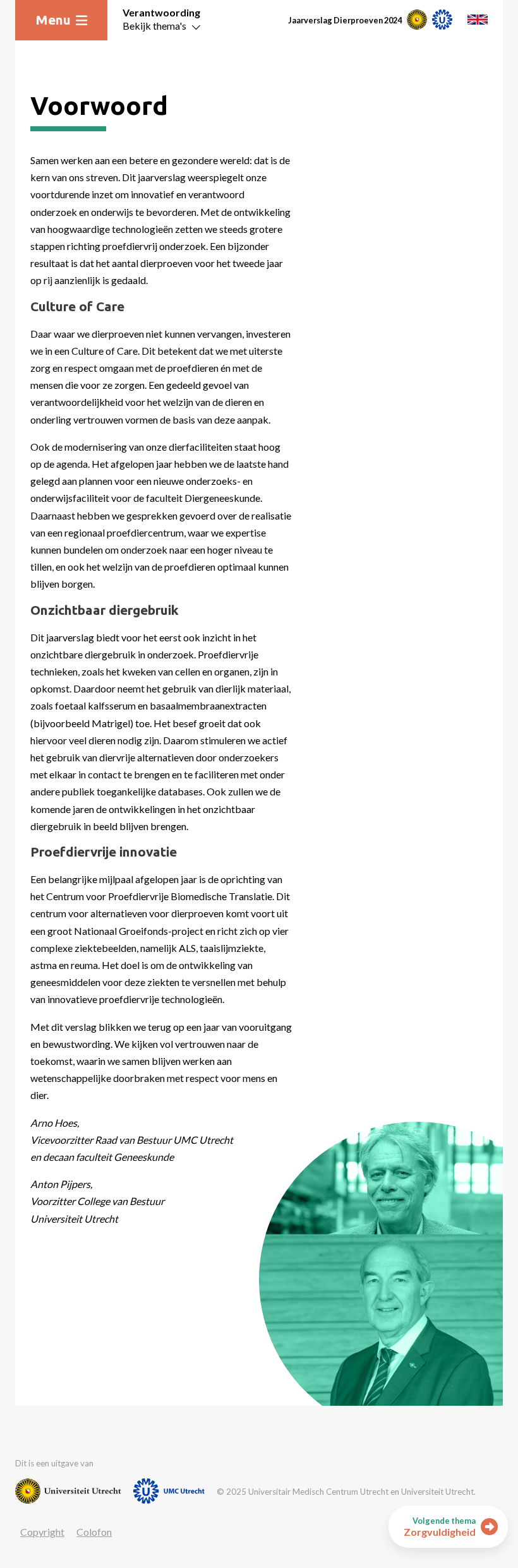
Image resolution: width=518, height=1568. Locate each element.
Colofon (94, 1532)
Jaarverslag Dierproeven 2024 (345, 20)
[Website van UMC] (169, 1491)
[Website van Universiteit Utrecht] (68, 1491)
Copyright (42, 1532)
